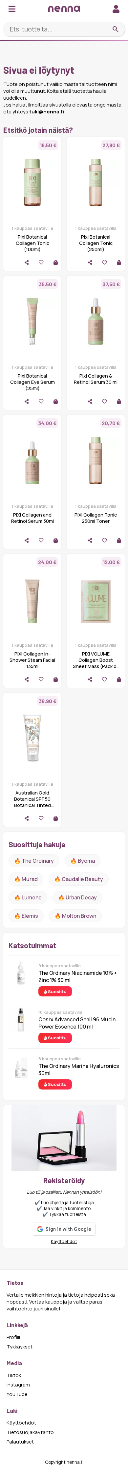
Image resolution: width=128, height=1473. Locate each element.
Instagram (18, 1384)
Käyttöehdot (64, 1241)
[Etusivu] (64, 8)
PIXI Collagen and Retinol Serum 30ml (32, 518)
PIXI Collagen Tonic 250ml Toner (96, 518)
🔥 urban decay (77, 897)
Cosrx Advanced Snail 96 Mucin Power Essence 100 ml (77, 1023)
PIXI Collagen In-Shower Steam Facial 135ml (32, 660)
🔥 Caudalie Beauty (78, 879)
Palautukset (20, 1441)
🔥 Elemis (26, 915)
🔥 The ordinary (34, 860)
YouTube (17, 1394)
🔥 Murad (26, 879)
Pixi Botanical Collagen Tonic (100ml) (32, 243)
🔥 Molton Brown (75, 915)
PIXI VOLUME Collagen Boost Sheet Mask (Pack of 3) (95, 663)
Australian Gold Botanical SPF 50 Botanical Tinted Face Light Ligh (32, 802)
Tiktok (14, 1375)
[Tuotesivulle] (55, 262)
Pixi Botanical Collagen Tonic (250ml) (96, 243)
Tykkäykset (19, 1346)
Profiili (13, 1337)
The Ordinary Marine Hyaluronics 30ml (78, 1069)
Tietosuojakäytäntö (30, 1432)
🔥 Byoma (82, 860)
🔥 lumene (28, 897)
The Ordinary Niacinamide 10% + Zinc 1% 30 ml (77, 976)
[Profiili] (116, 8)
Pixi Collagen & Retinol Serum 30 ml (95, 379)
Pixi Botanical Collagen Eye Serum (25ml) (32, 382)
